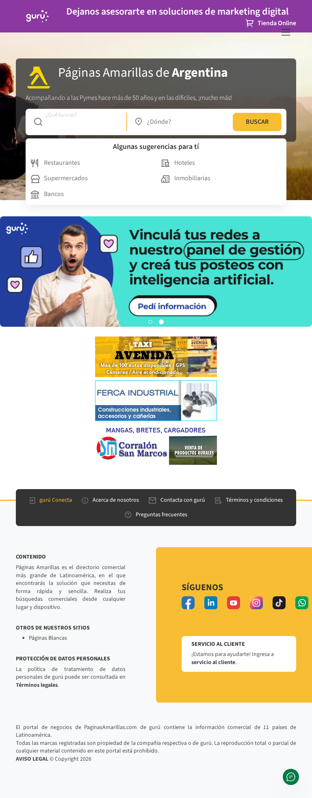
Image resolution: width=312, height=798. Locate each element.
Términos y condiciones (254, 500)
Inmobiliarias (192, 178)
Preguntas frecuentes (161, 515)
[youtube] (233, 602)
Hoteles (184, 162)
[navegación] (285, 32)
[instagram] (256, 602)
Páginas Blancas (48, 638)
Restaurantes (62, 162)
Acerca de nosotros (116, 500)
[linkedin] (210, 602)
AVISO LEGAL (32, 759)
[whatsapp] (301, 602)
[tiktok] (279, 602)
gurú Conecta (55, 500)
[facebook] (188, 602)
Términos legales (37, 685)
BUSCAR (257, 121)
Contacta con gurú (182, 500)
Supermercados (66, 178)
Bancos (54, 194)
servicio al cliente (213, 662)
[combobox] (76, 122)
